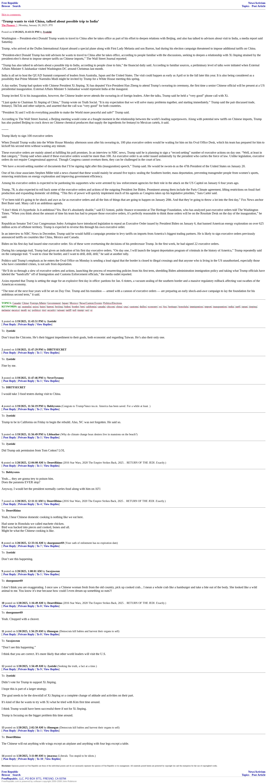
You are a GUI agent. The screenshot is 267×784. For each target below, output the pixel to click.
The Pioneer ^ (9, 25)
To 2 (39, 409)
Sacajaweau (53, 571)
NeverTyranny (55, 377)
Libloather (53, 434)
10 (3, 603)
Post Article (258, 6)
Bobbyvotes (54, 406)
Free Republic (10, 3)
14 (3, 755)
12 (3, 666)
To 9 (39, 669)
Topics (245, 6)
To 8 (39, 606)
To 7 (39, 546)
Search (17, 6)
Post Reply (9, 324)
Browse (6, 6)
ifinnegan (52, 631)
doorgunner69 (55, 543)
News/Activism (256, 3)
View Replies (44, 324)
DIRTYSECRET (56, 349)
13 (3, 727)
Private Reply (26, 324)
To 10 (40, 758)
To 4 (39, 504)
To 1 (39, 352)
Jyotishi (51, 321)
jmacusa (52, 755)
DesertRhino (54, 462)
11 (3, 631)
